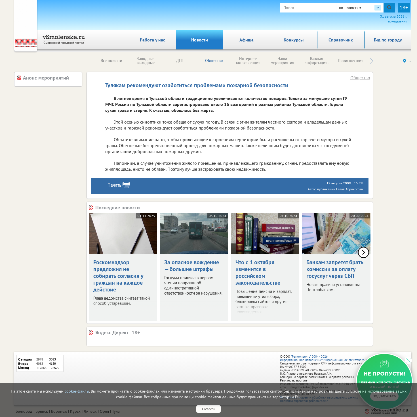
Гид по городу (388, 40)
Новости (199, 40)
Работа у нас (152, 40)
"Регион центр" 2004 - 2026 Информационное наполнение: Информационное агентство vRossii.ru (327, 358)
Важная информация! (316, 60)
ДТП (179, 60)
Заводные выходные (146, 60)
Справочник (340, 40)
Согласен (208, 409)
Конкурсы (294, 40)
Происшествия (350, 60)
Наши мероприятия (282, 60)
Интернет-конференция (248, 60)
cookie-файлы (77, 391)
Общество (214, 60)
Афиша (246, 40)
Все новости (111, 60)
